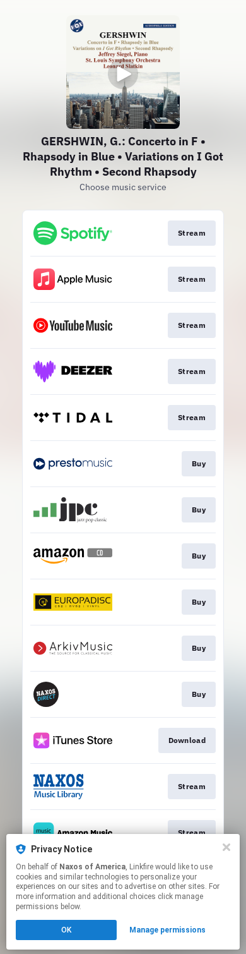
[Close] (226, 847)
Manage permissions (167, 930)
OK (66, 930)
